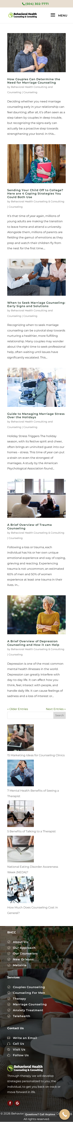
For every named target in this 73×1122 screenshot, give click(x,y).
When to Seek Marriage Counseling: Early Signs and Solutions (36, 304)
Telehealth (21, 1016)
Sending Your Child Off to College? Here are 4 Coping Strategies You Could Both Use (35, 193)
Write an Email (25, 1038)
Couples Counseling (29, 987)
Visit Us (19, 1049)
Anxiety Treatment (28, 1010)
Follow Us (21, 1055)
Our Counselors (25, 953)
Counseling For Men (29, 993)
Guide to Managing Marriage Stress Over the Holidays (36, 415)
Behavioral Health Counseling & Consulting (37, 201)
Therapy (19, 998)
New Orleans (23, 959)
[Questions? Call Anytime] (64, 1114)
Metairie (20, 965)
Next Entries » (56, 709)
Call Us (18, 1043)
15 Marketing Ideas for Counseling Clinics (36, 755)
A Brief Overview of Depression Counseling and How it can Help (33, 643)
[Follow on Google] (17, 1103)
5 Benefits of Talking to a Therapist (31, 831)
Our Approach (24, 948)
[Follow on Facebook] (10, 1103)
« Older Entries (17, 709)
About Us (20, 942)
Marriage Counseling (30, 1004)
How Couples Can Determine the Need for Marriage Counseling (33, 81)
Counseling (30, 92)
